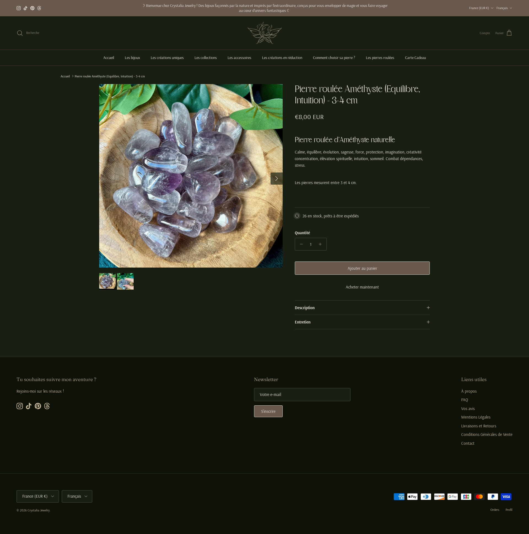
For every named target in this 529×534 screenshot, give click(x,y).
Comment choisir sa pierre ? (334, 57)
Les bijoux (132, 57)
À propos (469, 391)
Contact (467, 443)
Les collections (206, 57)
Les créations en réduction (282, 57)
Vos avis (468, 408)
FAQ (464, 399)
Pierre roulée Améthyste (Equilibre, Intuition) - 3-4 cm (110, 76)
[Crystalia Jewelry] (264, 33)
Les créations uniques (167, 57)
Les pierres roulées (380, 57)
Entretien (303, 322)
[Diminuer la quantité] (300, 244)
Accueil (108, 57)
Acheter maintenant (362, 287)
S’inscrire (268, 411)
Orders (494, 510)
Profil (509, 510)
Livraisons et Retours (478, 425)
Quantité (302, 232)
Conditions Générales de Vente (486, 434)
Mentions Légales (475, 417)
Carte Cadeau (415, 57)
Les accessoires (239, 57)
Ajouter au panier (362, 268)
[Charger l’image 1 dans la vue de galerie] (191, 176)
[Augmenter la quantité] (321, 244)
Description (305, 307)
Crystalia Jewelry (39, 510)
